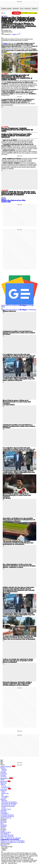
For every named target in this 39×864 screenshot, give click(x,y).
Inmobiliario (4, 813)
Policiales (3, 811)
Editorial (4, 800)
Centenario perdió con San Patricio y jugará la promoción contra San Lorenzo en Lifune (19, 332)
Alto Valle (3, 822)
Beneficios (3, 845)
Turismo (3, 775)
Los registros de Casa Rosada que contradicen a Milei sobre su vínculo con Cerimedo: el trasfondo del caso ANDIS (19, 355)
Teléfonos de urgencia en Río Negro (12, 841)
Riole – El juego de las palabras (10, 838)
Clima (3, 792)
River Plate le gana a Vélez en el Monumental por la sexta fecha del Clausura (17, 401)
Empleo (2, 831)
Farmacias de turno (6, 836)
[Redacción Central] (2, 29)
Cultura (2, 784)
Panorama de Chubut (8, 805)
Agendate (5, 781)
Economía (3, 774)
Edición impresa (5, 818)
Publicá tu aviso (5, 832)
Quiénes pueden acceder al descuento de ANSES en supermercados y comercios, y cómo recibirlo (16, 77)
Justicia (3, 771)
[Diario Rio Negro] (2, 851)
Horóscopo (5, 793)
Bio (2, 795)
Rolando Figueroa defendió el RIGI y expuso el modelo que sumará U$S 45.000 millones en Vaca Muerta (17, 683)
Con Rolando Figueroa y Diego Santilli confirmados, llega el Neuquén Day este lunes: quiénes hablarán (19, 378)
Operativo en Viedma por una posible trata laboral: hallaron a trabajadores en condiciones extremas (19, 519)
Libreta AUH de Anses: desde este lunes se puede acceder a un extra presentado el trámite (18, 193)
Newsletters (6, 778)
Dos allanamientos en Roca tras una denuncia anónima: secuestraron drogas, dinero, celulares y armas (19, 565)
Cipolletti (35, 8)
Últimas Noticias (7, 767)
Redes (2, 780)
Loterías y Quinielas (7, 835)
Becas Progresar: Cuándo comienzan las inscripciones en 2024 (17, 129)
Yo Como (4, 798)
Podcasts (3, 812)
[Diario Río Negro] (4, 13)
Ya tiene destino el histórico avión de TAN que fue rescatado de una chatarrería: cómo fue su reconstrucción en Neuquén (19, 637)
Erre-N (3, 786)
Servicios (4, 16)
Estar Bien (5, 789)
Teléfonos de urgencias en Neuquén (12, 842)
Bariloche (28, 8)
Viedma (2, 828)
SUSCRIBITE (29, 13)
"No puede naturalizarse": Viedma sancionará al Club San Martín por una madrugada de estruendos (18, 542)
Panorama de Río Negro (9, 803)
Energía (3, 772)
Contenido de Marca (7, 816)
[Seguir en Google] (2, 42)
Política (2, 768)
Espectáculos (5, 787)
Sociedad (3, 790)
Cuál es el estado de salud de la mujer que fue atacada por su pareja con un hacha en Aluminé (18, 660)
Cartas (3, 808)
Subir (4, 850)
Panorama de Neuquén (9, 802)
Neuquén (16, 8)
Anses (5, 43)
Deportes (3, 783)
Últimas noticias (6, 8)
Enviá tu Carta (6, 809)
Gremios (4, 769)
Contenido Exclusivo (7, 815)
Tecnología (5, 796)
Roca (21, 8)
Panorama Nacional (7, 806)
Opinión (3, 799)
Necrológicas (4, 834)
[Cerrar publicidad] (1, 761)
